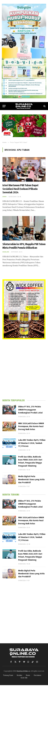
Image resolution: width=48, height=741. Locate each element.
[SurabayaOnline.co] (24, 106)
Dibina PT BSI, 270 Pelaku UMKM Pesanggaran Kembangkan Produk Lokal (30, 409)
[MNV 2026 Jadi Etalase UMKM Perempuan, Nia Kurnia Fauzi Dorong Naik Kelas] (9, 426)
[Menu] (4, 106)
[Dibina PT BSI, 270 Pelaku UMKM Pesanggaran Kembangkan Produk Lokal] (9, 409)
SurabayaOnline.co (23, 671)
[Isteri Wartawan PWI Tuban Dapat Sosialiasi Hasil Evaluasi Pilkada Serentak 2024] (24, 169)
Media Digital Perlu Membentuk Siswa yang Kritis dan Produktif (31, 479)
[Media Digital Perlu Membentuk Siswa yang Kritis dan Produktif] (9, 479)
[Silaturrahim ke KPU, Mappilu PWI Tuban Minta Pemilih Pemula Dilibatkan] (24, 228)
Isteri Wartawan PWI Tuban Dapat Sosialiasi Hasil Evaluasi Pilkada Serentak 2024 (20, 189)
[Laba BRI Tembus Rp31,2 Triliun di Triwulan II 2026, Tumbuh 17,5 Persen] (9, 443)
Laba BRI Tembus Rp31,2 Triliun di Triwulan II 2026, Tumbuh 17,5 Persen (31, 443)
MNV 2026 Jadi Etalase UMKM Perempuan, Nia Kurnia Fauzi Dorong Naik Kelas (31, 426)
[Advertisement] (24, 369)
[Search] (44, 106)
